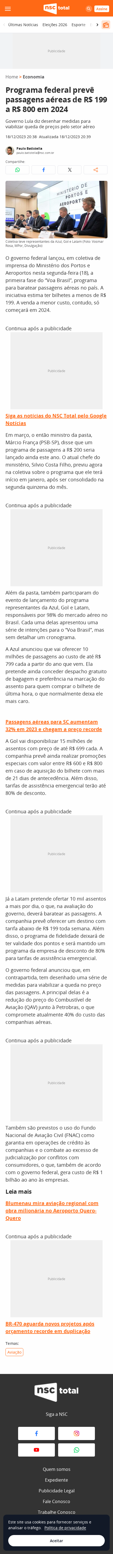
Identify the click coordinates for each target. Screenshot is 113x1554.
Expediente (56, 1480)
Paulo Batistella (29, 148)
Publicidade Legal (57, 1491)
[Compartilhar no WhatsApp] (17, 169)
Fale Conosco (56, 1501)
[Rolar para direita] (97, 25)
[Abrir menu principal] (8, 9)
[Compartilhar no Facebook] (43, 169)
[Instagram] (76, 1433)
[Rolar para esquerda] (4, 25)
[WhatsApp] (76, 1450)
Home (11, 77)
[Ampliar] (100, 188)
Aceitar (56, 1540)
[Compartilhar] (96, 169)
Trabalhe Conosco (56, 1512)
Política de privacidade (65, 1527)
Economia (33, 77)
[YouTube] (36, 1450)
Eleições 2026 (55, 24)
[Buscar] (89, 9)
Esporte (79, 24)
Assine (101, 8)
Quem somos (56, 1469)
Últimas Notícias (23, 24)
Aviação (14, 1352)
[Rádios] (105, 24)
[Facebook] (36, 1433)
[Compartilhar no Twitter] (69, 169)
